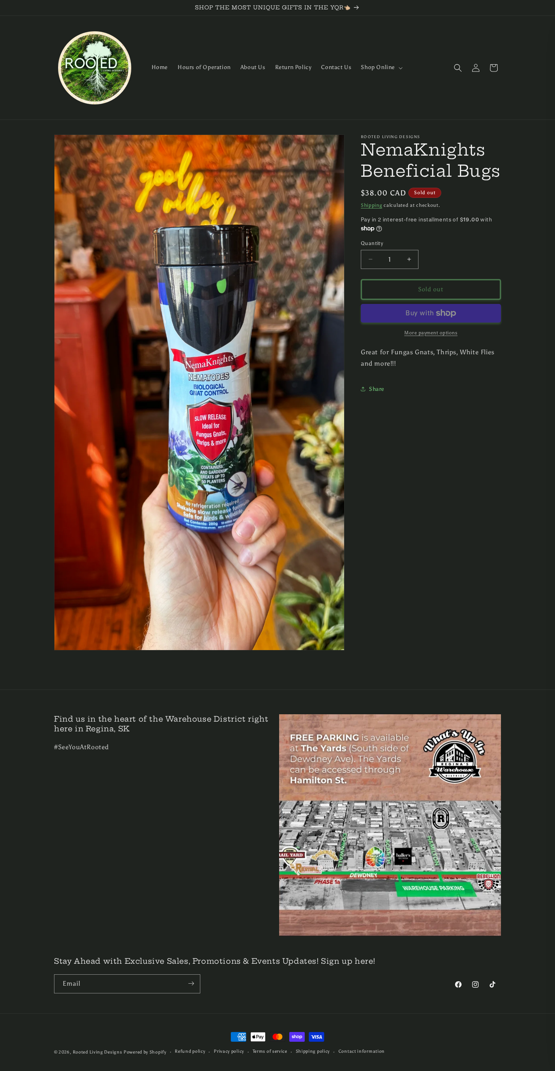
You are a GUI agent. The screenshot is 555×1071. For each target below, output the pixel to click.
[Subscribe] (191, 983)
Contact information (361, 1051)
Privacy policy (229, 1051)
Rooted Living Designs (97, 1052)
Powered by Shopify (145, 1052)
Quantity (372, 243)
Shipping (371, 205)
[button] (381, 67)
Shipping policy (313, 1051)
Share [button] (376, 389)
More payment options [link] (430, 333)
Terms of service (270, 1051)
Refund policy (190, 1051)
